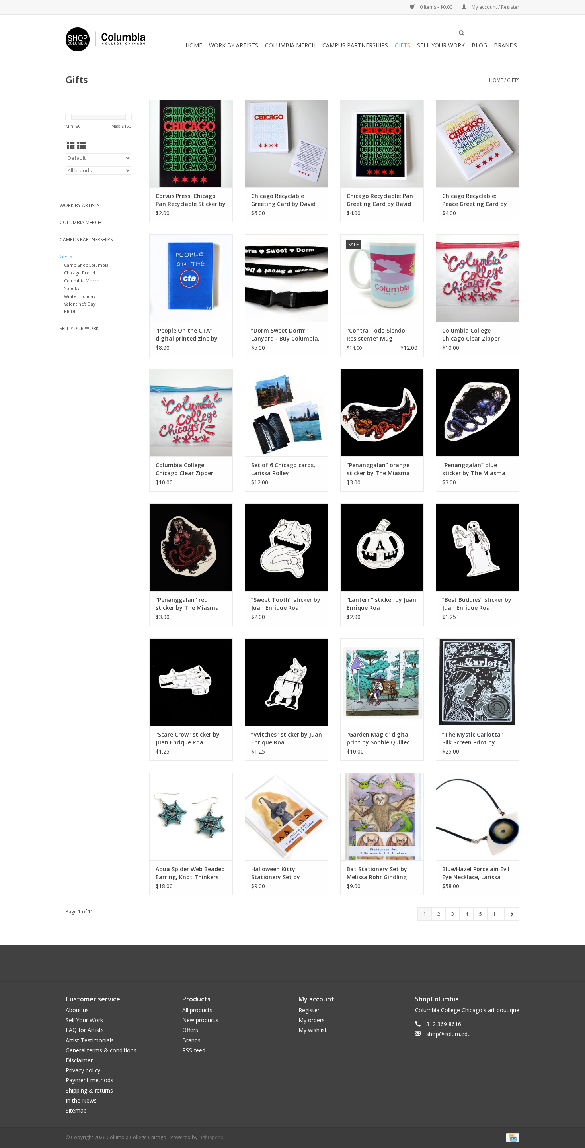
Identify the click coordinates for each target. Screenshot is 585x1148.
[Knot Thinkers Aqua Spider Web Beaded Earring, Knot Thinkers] (191, 816)
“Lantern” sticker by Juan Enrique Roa (381, 603)
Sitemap (76, 1110)
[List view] (81, 145)
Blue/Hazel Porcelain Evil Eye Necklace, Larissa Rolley (475, 873)
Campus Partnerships (355, 45)
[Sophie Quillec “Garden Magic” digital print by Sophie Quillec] (382, 682)
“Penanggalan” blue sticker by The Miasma (473, 469)
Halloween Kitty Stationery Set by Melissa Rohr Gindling (281, 873)
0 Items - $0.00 (436, 7)
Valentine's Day (79, 304)
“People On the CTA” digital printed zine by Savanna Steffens (187, 335)
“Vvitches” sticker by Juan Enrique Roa (286, 738)
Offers (190, 1030)
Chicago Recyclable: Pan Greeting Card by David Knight (380, 200)
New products (200, 1020)
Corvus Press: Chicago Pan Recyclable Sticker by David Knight (191, 200)
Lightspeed (211, 1137)
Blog (479, 45)
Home (193, 45)
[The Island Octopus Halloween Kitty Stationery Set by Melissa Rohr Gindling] (286, 816)
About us (77, 1010)
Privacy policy (83, 1070)
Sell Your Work (441, 45)
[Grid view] (71, 145)
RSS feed (193, 1050)
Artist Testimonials (90, 1040)
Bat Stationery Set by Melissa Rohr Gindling (377, 873)
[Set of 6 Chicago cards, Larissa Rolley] (286, 412)
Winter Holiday (79, 296)
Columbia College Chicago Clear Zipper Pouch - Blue (184, 469)
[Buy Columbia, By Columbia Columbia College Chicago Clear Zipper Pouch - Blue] (191, 412)
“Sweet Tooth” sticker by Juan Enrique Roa (285, 603)
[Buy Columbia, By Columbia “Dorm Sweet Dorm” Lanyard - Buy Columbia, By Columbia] (286, 278)
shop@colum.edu (448, 1034)
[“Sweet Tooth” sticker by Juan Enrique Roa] (286, 547)
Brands (505, 45)
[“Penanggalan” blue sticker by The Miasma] (477, 412)
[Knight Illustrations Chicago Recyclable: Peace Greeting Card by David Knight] (477, 143)
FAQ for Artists (85, 1030)
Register (309, 1010)
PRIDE (70, 311)
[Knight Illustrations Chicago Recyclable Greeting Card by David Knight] (286, 143)
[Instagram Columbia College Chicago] (299, 963)
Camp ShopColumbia (86, 265)
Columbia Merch (290, 45)
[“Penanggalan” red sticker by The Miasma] (191, 547)
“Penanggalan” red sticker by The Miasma (187, 603)
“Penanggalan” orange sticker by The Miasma (378, 469)
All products (197, 1010)
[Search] (462, 33)
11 (496, 914)
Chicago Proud (79, 273)
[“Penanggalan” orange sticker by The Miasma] (382, 412)
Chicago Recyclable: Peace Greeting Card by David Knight (474, 200)
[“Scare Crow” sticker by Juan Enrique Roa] (191, 682)
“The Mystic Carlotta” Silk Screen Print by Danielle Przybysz (472, 738)
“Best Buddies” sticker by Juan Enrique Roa (476, 603)
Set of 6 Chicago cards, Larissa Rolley (283, 469)
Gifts (402, 45)
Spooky (71, 288)
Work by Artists (233, 45)
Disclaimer (79, 1060)
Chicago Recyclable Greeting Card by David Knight (283, 200)
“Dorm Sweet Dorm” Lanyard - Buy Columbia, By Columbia (285, 335)
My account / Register (494, 7)
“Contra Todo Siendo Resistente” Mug (376, 334)
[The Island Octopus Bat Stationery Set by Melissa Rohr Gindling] (382, 816)
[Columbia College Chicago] (105, 39)
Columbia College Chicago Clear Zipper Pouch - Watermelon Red (476, 335)
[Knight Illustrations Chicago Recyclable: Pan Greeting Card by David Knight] (382, 143)
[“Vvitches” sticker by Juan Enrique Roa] (286, 682)
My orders (311, 1020)
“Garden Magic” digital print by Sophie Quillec (378, 738)
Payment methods (89, 1080)
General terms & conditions (101, 1050)
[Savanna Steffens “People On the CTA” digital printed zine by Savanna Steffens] (191, 278)
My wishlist (312, 1030)
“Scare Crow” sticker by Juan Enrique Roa (188, 738)
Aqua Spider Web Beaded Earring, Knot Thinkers (190, 873)
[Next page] (511, 914)
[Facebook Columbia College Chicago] (285, 963)
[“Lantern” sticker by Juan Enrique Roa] (382, 547)
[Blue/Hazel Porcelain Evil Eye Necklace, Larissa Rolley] (477, 816)
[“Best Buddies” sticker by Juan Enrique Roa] (477, 547)
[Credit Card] (511, 1137)
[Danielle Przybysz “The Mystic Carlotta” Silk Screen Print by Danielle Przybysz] (477, 682)
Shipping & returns (89, 1090)
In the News (81, 1100)
